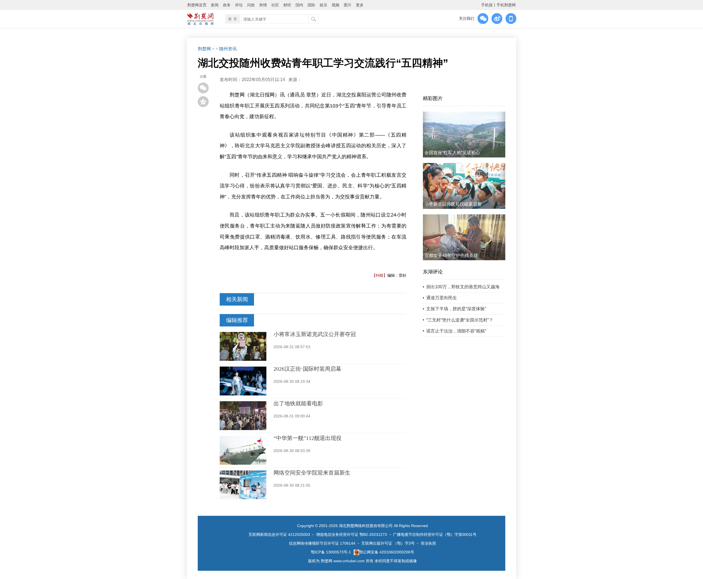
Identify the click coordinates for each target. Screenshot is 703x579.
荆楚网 (204, 48)
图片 (348, 5)
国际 (311, 5)
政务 (227, 5)
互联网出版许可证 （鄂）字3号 (388, 543)
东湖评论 (433, 272)
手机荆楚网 (506, 5)
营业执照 (428, 543)
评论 (239, 5)
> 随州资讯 (226, 48)
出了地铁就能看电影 (298, 403)
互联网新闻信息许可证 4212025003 (279, 534)
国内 (299, 5)
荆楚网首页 (197, 5)
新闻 (215, 5)
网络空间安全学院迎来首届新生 (312, 473)
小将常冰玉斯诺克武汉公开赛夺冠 (315, 334)
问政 (251, 5)
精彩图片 (433, 98)
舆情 (263, 5)
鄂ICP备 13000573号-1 (331, 552)
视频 (335, 5)
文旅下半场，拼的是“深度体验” (456, 308)
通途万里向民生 (441, 297)
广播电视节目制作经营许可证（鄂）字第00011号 (434, 534)
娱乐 (323, 5)
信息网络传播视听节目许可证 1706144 (322, 543)
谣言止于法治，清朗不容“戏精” (456, 331)
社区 (275, 5)
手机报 (487, 5)
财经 (287, 5)
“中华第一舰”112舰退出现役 (308, 438)
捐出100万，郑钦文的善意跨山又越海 (463, 286)
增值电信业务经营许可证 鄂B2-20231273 (351, 534)
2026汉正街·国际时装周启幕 (307, 369)
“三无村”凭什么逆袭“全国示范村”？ (459, 320)
